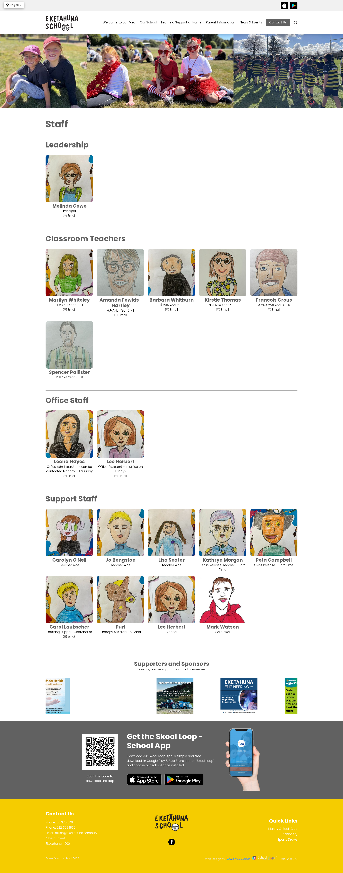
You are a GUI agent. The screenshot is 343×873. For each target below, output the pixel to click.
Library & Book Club (282, 829)
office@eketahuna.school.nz (76, 833)
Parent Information (220, 22)
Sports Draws (287, 839)
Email (72, 216)
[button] (14, 5)
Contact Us (278, 22)
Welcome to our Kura (119, 22)
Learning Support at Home (181, 22)
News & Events (251, 22)
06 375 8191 (65, 822)
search (295, 23)
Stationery (289, 834)
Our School (148, 22)
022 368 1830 (66, 827)
